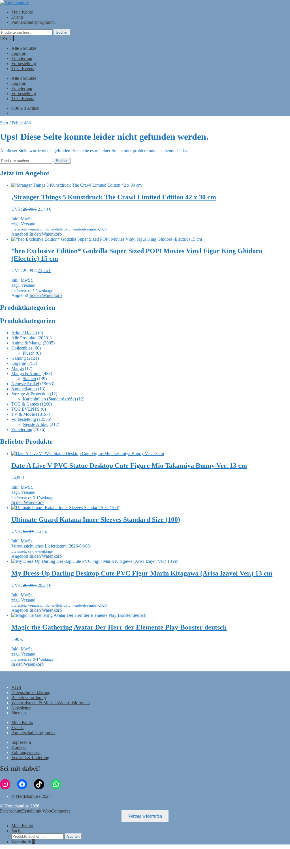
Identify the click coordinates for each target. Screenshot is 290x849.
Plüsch (29, 353)
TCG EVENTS (25, 409)
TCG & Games (25, 404)
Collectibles (21, 348)
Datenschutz (11, 811)
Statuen (29, 378)
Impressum (21, 742)
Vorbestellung (23, 63)
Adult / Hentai (24, 332)
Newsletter (21, 707)
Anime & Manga (26, 343)
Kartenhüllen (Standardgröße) (49, 399)
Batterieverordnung (28, 697)
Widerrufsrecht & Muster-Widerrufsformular (50, 702)
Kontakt (18, 747)
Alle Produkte (23, 48)
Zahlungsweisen (25, 752)
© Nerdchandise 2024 (31, 796)
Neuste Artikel (35, 424)
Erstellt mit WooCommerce (46, 811)
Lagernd (18, 53)
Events (17, 17)
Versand (28, 223)
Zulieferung (21, 58)
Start (4, 122)
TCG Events (22, 68)
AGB (16, 687)
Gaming (18, 358)
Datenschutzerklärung (30, 692)
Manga (17, 368)
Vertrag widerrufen (145, 816)
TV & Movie (23, 414)
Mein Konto (22, 12)
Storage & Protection (30, 393)
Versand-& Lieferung (30, 757)
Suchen (62, 32)
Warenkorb (23, 841)
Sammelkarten (24, 388)
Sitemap (18, 712)
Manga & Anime (26, 373)
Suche (16, 830)
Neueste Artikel (25, 383)
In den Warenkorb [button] (45, 234)
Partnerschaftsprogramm (33, 22)
